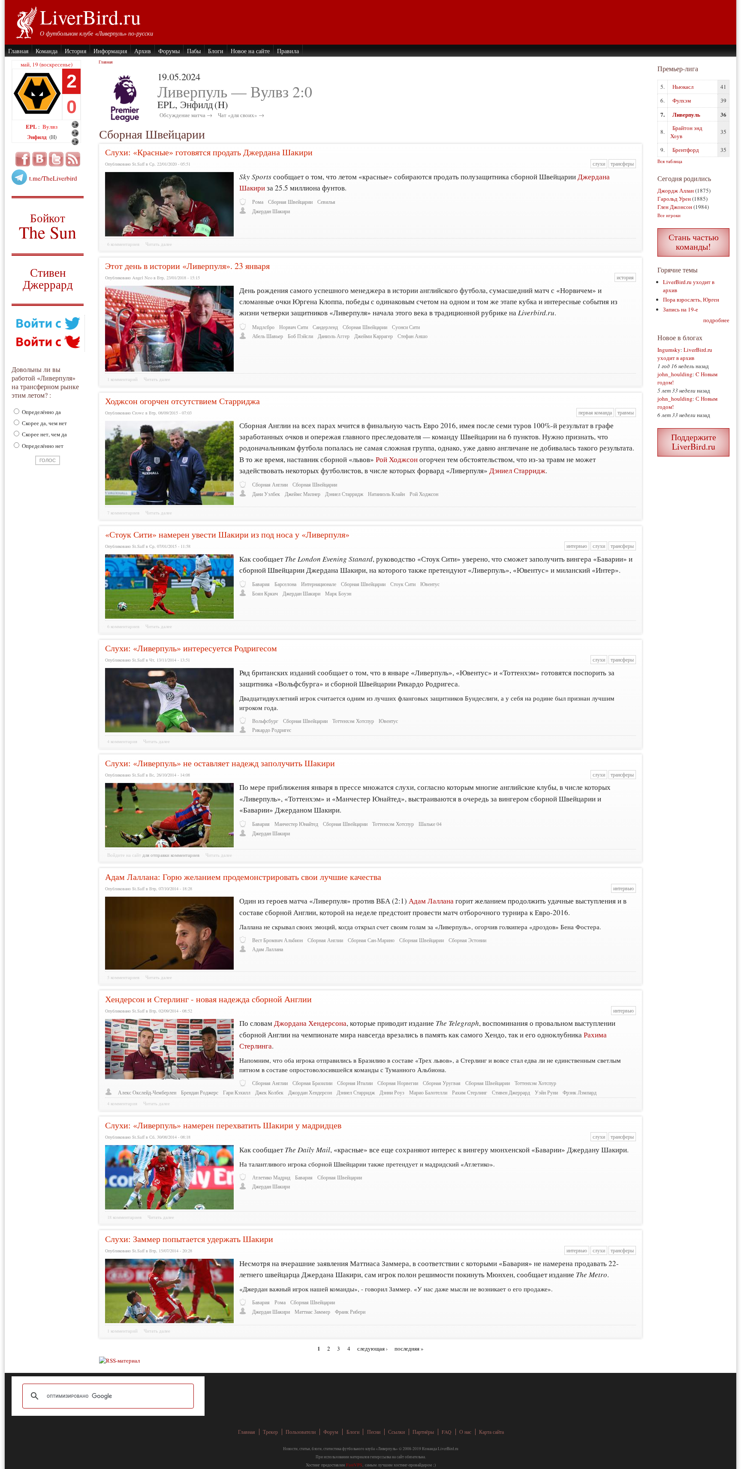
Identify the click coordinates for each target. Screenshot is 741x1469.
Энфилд (37, 137)
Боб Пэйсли (300, 336)
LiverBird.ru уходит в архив (684, 354)
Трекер (270, 1432)
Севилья (326, 202)
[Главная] (26, 21)
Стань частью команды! (694, 241)
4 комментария (122, 741)
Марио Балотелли (428, 1092)
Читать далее (158, 244)
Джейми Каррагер (373, 336)
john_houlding (675, 374)
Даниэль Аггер (333, 336)
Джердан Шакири (271, 211)
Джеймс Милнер (302, 494)
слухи (599, 163)
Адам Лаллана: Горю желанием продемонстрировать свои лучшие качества (243, 877)
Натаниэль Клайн (386, 494)
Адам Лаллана (432, 901)
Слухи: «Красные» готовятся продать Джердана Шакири (209, 152)
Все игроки (669, 215)
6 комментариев (123, 244)
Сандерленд (325, 327)
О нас (465, 1432)
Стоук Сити (403, 584)
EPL (32, 126)
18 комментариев (124, 1217)
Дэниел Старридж (517, 470)
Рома (257, 202)
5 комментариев (123, 977)
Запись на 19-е (680, 309)
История (75, 51)
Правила (288, 51)
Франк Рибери (350, 1312)
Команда (46, 51)
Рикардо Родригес (271, 730)
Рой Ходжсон (397, 459)
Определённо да (41, 412)
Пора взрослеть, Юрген (691, 299)
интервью (576, 546)
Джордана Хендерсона (310, 1023)
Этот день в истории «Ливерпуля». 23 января (187, 266)
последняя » (409, 1348)
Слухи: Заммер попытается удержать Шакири (189, 1239)
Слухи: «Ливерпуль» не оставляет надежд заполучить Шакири (220, 763)
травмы (626, 412)
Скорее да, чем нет (44, 423)
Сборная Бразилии (312, 1083)
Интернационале (318, 584)
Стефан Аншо (413, 336)
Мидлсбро (263, 327)
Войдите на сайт (124, 855)
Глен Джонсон (674, 207)
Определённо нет (42, 446)
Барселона (285, 584)
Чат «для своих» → (241, 115)
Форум (330, 1432)
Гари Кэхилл (236, 1092)
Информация (110, 51)
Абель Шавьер (267, 336)
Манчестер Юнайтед (296, 824)
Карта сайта (491, 1432)
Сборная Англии (270, 484)
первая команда (595, 412)
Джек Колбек (269, 1092)
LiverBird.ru (90, 16)
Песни (373, 1432)
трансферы (622, 163)
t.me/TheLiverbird (53, 178)
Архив (142, 51)
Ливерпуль (686, 114)
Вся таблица (669, 161)
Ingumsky (669, 350)
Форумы (169, 51)
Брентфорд (685, 150)
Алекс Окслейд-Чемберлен (147, 1092)
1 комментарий (122, 379)
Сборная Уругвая (442, 1083)
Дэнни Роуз (392, 1092)
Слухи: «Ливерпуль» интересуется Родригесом (191, 648)
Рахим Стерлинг (469, 1092)
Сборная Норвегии (397, 1083)
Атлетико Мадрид (271, 1177)
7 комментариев (123, 513)
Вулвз (49, 126)
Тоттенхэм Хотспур (353, 721)
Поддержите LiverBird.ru (693, 441)
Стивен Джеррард (48, 279)
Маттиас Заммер (312, 1312)
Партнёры (423, 1432)
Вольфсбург (265, 721)
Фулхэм (681, 100)
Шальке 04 (430, 824)
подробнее (716, 320)
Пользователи (301, 1432)
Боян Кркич (265, 593)
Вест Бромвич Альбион (277, 940)
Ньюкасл (682, 87)
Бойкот (48, 225)
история (625, 277)
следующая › (372, 1348)
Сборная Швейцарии (290, 202)
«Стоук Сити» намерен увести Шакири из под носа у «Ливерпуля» (227, 534)
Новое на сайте (250, 51)
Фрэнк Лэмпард (579, 1092)
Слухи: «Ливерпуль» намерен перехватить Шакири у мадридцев (223, 1125)
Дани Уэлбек (266, 494)
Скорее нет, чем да (44, 434)
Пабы (194, 51)
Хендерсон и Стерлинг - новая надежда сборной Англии (208, 999)
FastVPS (354, 1465)
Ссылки (396, 1432)
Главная (18, 51)
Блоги (215, 51)
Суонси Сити (406, 327)
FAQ (447, 1432)
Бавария (261, 584)
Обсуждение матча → (186, 115)
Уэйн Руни (546, 1092)
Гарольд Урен (674, 199)
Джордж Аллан (675, 190)
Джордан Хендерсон (310, 1092)
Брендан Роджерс (199, 1092)
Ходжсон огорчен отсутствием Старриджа (182, 401)
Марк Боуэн (338, 593)
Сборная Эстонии (467, 940)
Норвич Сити (293, 327)
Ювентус (430, 584)
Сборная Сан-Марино (371, 940)
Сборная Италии (355, 1083)
